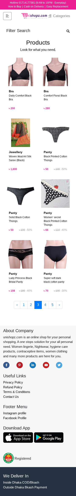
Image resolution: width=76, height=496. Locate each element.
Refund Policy (12, 387)
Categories (61, 16)
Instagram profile (14, 413)
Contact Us (11, 396)
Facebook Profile (14, 418)
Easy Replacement (57, 6)
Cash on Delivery (34, 6)
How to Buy (15, 6)
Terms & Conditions (16, 392)
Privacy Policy (13, 382)
